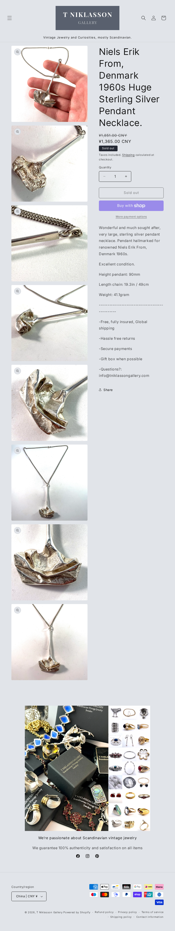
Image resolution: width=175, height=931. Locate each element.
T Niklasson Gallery (49, 912)
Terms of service (153, 912)
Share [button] (108, 390)
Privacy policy (127, 912)
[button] (10, 18)
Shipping (128, 155)
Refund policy (104, 912)
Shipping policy (121, 916)
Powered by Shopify (76, 912)
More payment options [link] (131, 216)
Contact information (150, 916)
